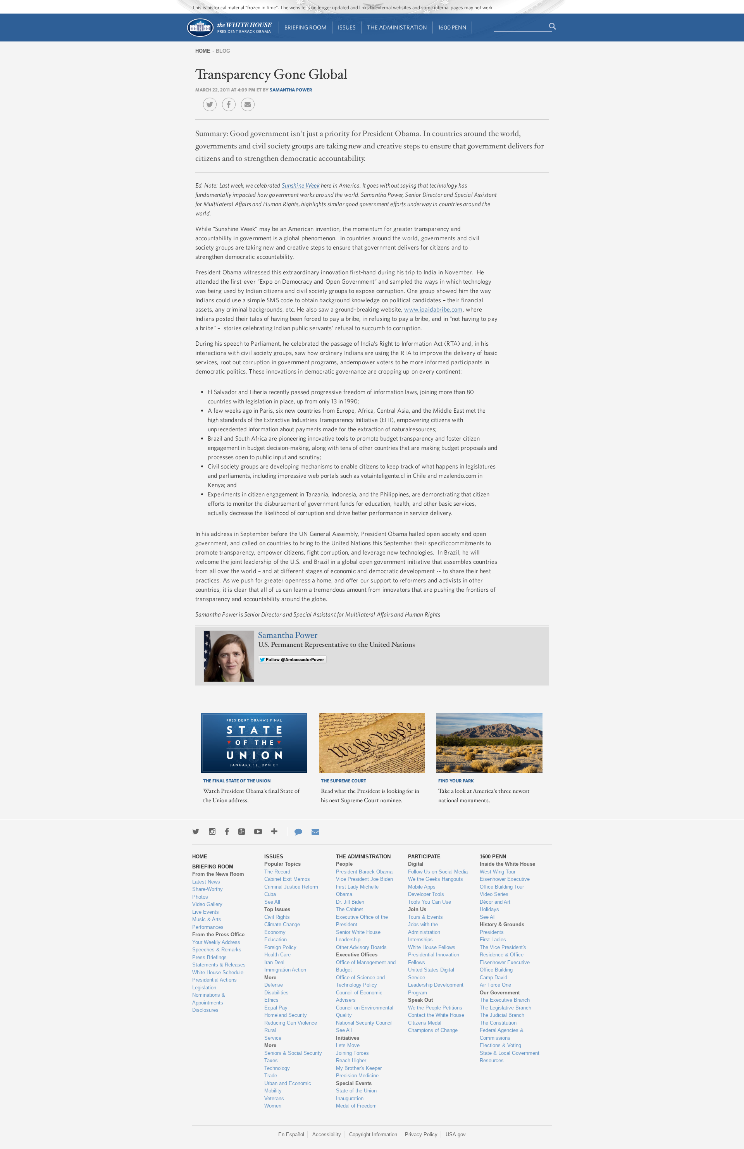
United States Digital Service (431, 973)
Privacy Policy (421, 1134)
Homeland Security (285, 1015)
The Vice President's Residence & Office (503, 951)
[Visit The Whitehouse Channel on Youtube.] (258, 831)
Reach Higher (351, 1060)
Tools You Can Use (429, 902)
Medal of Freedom (356, 1106)
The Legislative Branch (505, 1008)
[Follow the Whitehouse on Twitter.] (196, 831)
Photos (200, 897)
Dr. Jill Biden (350, 902)
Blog (223, 51)
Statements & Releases (219, 965)
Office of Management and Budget (366, 966)
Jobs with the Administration (424, 928)
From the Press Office (218, 934)
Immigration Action (285, 970)
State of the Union (356, 1091)
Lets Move (348, 1045)
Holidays (489, 909)
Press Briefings (209, 957)
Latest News (206, 882)
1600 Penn (452, 27)
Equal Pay (276, 1008)
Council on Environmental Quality (364, 1011)
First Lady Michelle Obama (357, 890)
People (344, 864)
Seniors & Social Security (293, 1053)
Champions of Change (433, 1030)
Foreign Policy (280, 947)
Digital (416, 864)
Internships (420, 939)
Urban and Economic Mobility (287, 1087)
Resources (492, 1060)
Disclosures (205, 1010)
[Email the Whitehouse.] (315, 831)
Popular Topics (282, 864)
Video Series (494, 894)
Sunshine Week (301, 185)
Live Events (205, 912)
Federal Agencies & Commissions (502, 1034)
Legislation (204, 988)
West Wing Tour (497, 872)
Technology (277, 1068)
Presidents (492, 932)
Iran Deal (274, 962)
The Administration (397, 27)
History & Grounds (502, 924)
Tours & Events (425, 917)
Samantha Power (291, 89)
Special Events (354, 1083)
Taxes (271, 1060)
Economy (275, 932)
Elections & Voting (500, 1045)
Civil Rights (277, 917)
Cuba (270, 894)
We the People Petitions (435, 1008)
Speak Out (420, 1000)
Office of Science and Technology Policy (360, 981)
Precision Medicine (357, 1075)
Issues (347, 27)
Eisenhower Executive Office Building (505, 966)
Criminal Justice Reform (291, 887)
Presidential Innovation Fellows (433, 958)
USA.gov (456, 1134)
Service (272, 1038)
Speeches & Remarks (216, 950)
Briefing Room (305, 27)
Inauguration (349, 1098)
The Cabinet (349, 909)
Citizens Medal (424, 1023)
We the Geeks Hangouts (435, 879)
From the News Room (218, 874)
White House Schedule (217, 972)
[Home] (229, 36)
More (270, 977)
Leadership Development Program (435, 989)
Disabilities (276, 993)
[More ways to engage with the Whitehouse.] (274, 831)
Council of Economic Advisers (359, 996)
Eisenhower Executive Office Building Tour (505, 883)
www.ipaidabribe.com (433, 309)
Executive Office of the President (362, 921)
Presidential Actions (214, 980)
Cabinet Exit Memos (287, 879)
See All (272, 902)
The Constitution (498, 1023)
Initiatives (347, 1038)
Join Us (417, 909)
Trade (270, 1075)
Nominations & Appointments (208, 999)
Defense (273, 985)
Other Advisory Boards (361, 947)
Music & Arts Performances (208, 923)
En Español (291, 1134)
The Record (277, 872)
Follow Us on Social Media (438, 872)
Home (202, 51)
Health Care (277, 955)
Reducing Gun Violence (290, 1023)
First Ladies (493, 939)
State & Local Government (509, 1053)
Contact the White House (436, 1015)
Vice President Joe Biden (364, 879)
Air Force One (495, 985)
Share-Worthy (207, 889)
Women (272, 1106)
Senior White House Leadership (358, 936)
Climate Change (282, 924)
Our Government (500, 993)
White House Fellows (431, 947)
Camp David (493, 977)
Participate (424, 857)
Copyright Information (373, 1134)
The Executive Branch (505, 1000)
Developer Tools (426, 894)
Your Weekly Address (216, 942)
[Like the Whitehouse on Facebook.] (227, 831)
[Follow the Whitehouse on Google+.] (241, 831)
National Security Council (364, 1023)
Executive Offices (356, 955)
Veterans (274, 1098)
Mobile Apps (422, 887)
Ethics (271, 1000)
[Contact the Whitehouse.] (294, 831)
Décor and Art (495, 902)
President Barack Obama (364, 872)
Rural (270, 1030)
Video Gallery (207, 904)
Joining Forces (352, 1053)
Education (275, 939)
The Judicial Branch (502, 1015)
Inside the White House (507, 864)
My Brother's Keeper (359, 1068)
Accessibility (326, 1134)
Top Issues (277, 909)
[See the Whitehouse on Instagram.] (212, 831)
